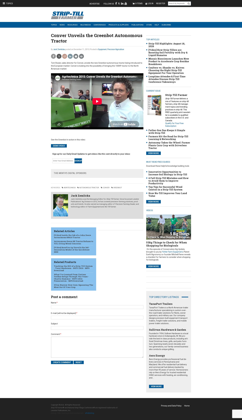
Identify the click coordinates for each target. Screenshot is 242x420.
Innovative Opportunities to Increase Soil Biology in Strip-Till (167, 173)
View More (153, 153)
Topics (9, 3)
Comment (56, 334)
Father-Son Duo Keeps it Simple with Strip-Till (166, 131)
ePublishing (89, 413)
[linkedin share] (70, 56)
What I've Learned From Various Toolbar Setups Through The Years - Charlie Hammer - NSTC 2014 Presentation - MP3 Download (71, 277)
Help (157, 25)
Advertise (94, 4)
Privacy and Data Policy (171, 406)
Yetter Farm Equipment (172, 252)
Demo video (59, 146)
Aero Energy (157, 355)
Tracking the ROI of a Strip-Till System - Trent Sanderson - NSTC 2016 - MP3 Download (73, 268)
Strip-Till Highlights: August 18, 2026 (166, 45)
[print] (81, 56)
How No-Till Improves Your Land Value (167, 194)
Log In (150, 3)
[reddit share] (64, 56)
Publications (138, 25)
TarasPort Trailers (160, 303)
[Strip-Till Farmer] (154, 105)
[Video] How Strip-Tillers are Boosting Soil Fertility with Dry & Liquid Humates (168, 52)
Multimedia (85, 25)
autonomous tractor (89, 188)
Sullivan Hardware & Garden (167, 329)
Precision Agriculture (115, 49)
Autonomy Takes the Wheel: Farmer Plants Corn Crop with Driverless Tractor (169, 145)
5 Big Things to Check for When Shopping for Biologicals (166, 244)
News (62, 25)
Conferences (100, 25)
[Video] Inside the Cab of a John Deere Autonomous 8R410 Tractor (72, 236)
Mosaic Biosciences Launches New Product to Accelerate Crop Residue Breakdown (168, 61)
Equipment (102, 49)
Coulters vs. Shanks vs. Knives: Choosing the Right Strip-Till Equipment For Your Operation (166, 70)
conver (106, 188)
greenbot (117, 188)
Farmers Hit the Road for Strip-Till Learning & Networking (168, 138)
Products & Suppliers (119, 25)
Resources (73, 25)
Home (187, 406)
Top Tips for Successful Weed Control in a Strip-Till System (165, 188)
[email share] (75, 56)
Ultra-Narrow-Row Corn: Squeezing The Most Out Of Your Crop (73, 286)
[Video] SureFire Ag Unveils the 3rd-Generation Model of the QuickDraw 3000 (72, 249)
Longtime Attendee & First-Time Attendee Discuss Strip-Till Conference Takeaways (166, 79)
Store (149, 25)
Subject (54, 324)
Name (54, 303)
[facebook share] (53, 56)
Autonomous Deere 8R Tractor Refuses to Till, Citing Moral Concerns (73, 242)
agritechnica (69, 188)
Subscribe (166, 25)
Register (160, 3)
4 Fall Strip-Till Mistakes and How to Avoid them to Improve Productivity (168, 181)
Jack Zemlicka (59, 49)
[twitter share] (59, 56)
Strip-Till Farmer (176, 95)
